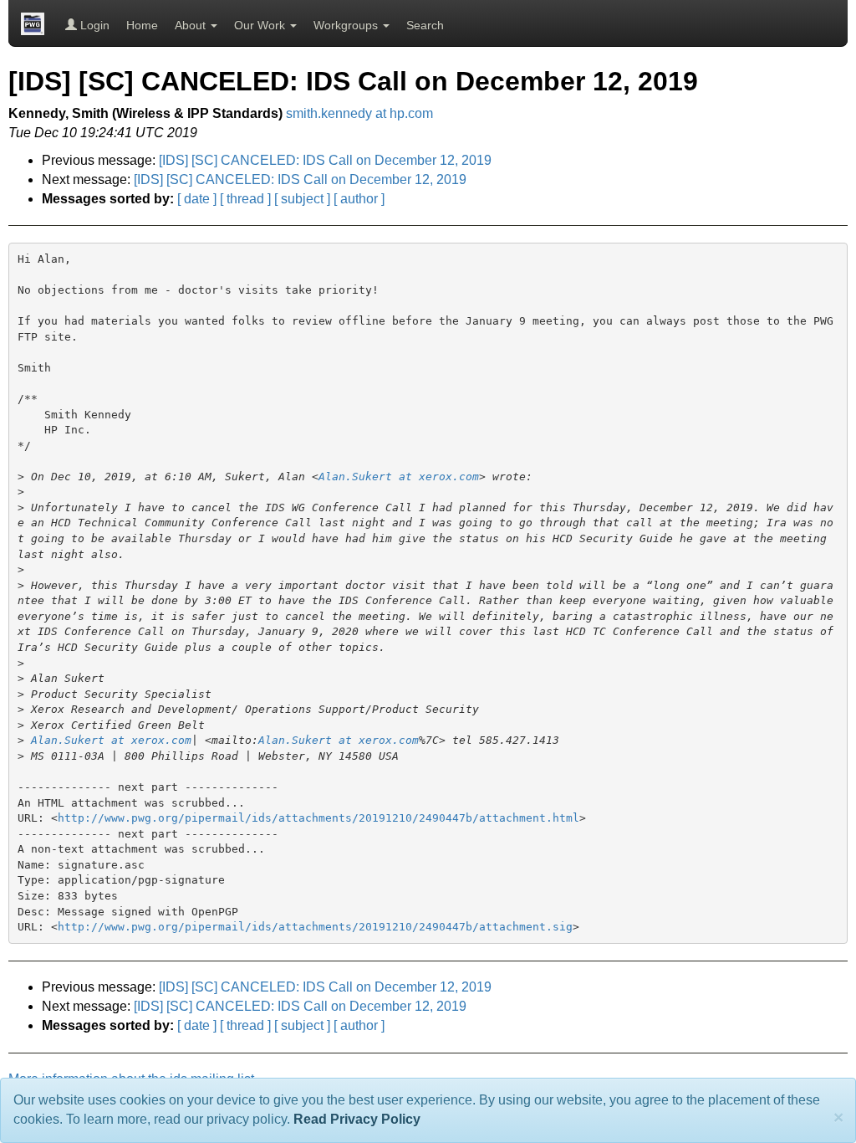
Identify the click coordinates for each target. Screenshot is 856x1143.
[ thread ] (245, 199)
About (192, 25)
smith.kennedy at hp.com (359, 113)
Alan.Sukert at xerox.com (398, 476)
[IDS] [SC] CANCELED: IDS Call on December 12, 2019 (325, 160)
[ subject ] (302, 199)
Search (425, 25)
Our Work (261, 25)
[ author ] (359, 199)
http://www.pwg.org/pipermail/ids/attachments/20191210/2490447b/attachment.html (318, 818)
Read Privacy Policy (356, 1119)
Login (93, 25)
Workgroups (347, 25)
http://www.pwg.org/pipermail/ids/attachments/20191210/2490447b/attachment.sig (315, 926)
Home (142, 25)
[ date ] (197, 199)
